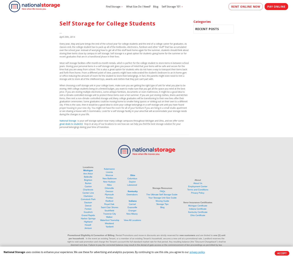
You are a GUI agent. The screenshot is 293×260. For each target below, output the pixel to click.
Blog (155, 6)
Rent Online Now (245, 6)
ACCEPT (282, 253)
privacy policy (197, 252)
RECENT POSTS (207, 29)
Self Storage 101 (171, 6)
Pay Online (276, 6)
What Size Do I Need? (138, 6)
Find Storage (113, 6)
